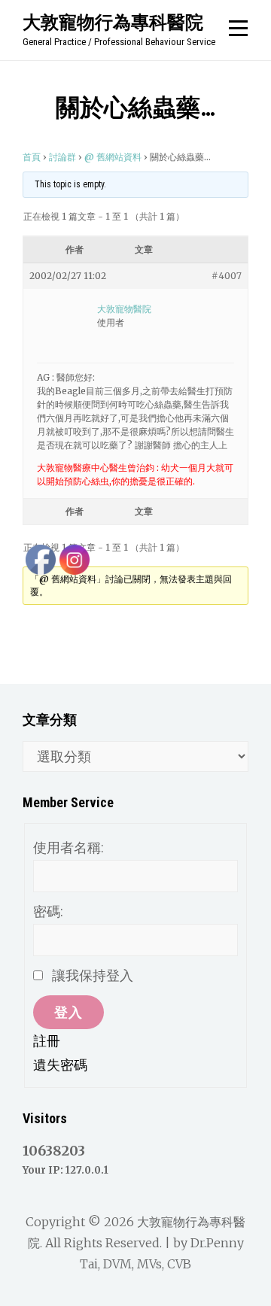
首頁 (32, 156)
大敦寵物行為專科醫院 (113, 21)
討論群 (62, 156)
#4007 (227, 275)
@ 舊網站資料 (113, 156)
